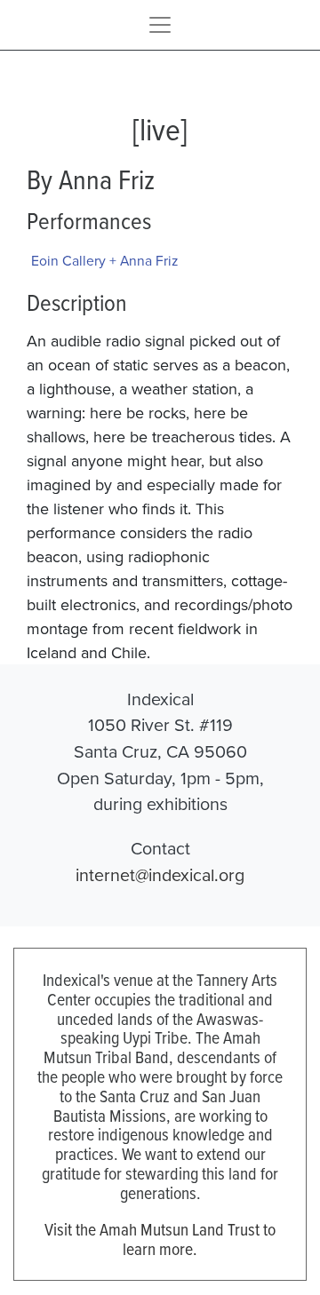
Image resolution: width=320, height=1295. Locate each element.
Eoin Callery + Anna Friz (104, 260)
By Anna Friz (91, 178)
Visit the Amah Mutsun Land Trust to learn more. (160, 1238)
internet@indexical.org (160, 874)
